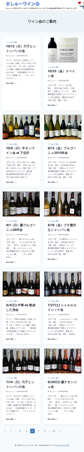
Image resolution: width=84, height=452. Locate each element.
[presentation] (62, 50)
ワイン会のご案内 (11, 42)
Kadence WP (63, 445)
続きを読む (11, 83)
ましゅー (11, 56)
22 (54, 431)
